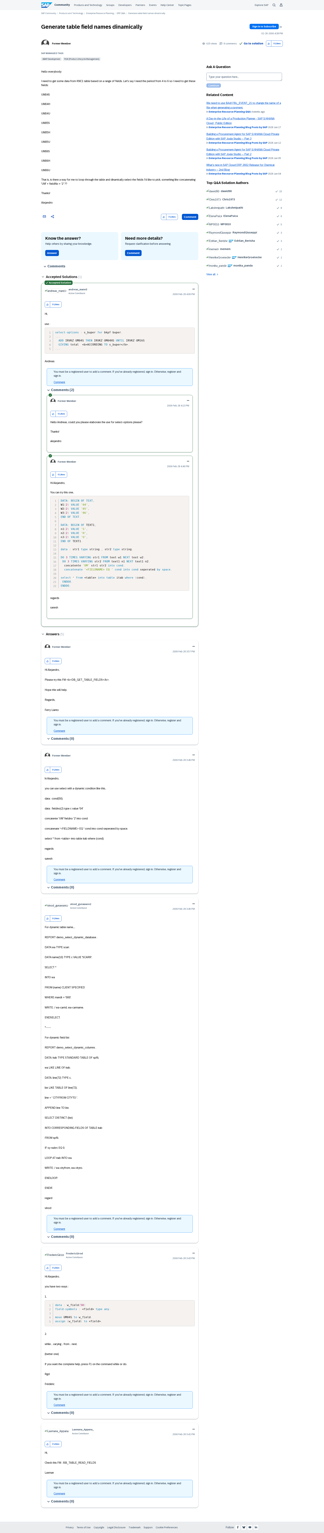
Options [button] (280, 27)
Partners (140, 5)
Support (148, 1527)
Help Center (167, 5)
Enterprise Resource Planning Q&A (230, 111)
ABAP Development (51, 59)
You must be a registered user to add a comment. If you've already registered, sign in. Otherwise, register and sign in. (117, 373)
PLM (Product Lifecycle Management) (81, 59)
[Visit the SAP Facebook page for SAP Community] (237, 1527)
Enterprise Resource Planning (100, 13)
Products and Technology (88, 5)
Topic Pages (184, 5)
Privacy (70, 1527)
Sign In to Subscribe (264, 26)
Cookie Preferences (167, 1527)
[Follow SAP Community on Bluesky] (243, 1527)
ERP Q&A (121, 13)
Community (62, 4)
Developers (125, 5)
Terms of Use (84, 1527)
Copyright (99, 1527)
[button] (268, 44)
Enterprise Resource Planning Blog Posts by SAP (238, 127)
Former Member (61, 43)
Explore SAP (261, 5)
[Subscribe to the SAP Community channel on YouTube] (250, 1527)
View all (210, 274)
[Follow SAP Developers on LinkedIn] (256, 1527)
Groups (110, 5)
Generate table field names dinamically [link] (146, 13)
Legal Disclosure (116, 1527)
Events (153, 5)
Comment (190, 217)
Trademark (135, 1527)
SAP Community (48, 13)
